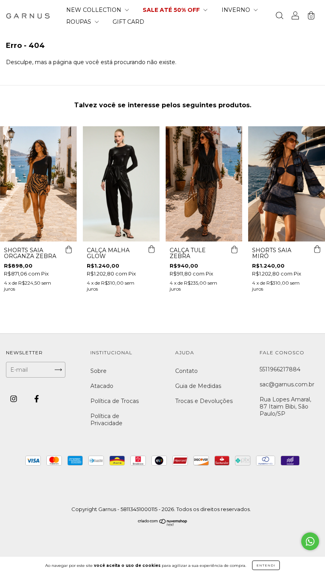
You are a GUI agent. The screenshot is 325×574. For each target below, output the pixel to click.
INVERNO (237, 9)
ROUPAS (79, 21)
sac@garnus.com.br (287, 384)
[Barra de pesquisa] (279, 16)
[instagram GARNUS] (14, 399)
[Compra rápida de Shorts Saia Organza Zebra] (69, 249)
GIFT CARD (128, 21)
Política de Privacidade (106, 419)
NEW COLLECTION (94, 9)
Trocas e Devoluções (204, 401)
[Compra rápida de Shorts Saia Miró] (317, 249)
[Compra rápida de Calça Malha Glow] (152, 249)
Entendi (265, 565)
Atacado (101, 386)
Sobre (98, 370)
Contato (186, 370)
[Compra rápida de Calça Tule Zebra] (234, 249)
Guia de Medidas (198, 386)
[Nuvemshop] (162, 524)
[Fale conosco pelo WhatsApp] (310, 541)
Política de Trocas (114, 401)
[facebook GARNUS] (36, 399)
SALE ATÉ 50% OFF (172, 9)
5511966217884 (280, 369)
